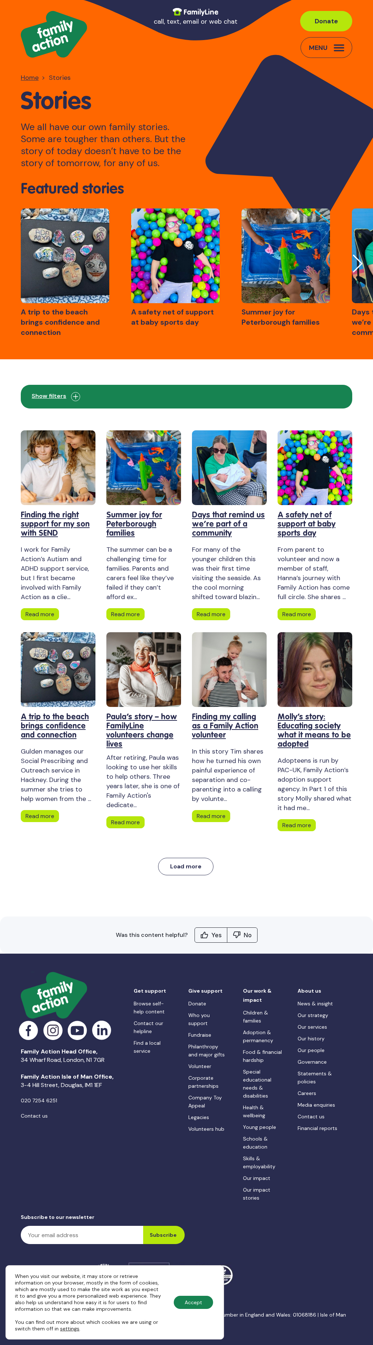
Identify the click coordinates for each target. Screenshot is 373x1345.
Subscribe (163, 1235)
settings (69, 1328)
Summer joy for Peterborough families (134, 524)
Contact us (34, 1116)
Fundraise (199, 1035)
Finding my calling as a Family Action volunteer (225, 726)
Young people (259, 1127)
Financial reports (317, 1128)
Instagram (53, 1030)
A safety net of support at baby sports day (306, 524)
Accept (193, 1302)
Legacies (198, 1117)
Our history (311, 1038)
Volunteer (199, 1066)
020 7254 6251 (39, 1100)
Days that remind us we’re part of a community (228, 524)
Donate (326, 21)
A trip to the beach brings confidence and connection (55, 726)
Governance (312, 1062)
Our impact (256, 1178)
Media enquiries (316, 1105)
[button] (357, 263)
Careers (307, 1093)
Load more (185, 866)
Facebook (28, 1030)
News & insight (315, 1003)
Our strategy (313, 1015)
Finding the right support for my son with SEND (55, 524)
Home (30, 77)
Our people (311, 1050)
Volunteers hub (206, 1129)
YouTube (77, 1030)
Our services (312, 1027)
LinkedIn (101, 1030)
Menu (318, 47)
